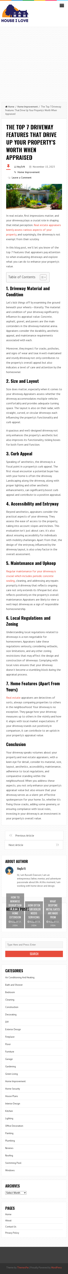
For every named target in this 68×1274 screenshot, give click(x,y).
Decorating (11, 1014)
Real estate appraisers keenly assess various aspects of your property (33, 229)
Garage (9, 1059)
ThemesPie (23, 1267)
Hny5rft (21, 166)
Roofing (9, 1155)
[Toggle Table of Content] (41, 277)
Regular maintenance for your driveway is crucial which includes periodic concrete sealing (31, 575)
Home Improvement (27, 106)
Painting (9, 1133)
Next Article (16, 845)
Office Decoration (14, 1125)
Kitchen (9, 1111)
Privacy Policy (12, 1232)
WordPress (56, 1267)
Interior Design (12, 1103)
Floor (8, 1044)
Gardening (10, 1066)
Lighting (9, 1118)
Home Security (12, 1088)
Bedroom (10, 992)
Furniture (9, 1051)
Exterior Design (13, 1029)
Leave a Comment (21, 177)
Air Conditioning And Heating (19, 977)
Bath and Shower (14, 984)
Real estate (13, 697)
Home (11, 106)
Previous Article (24, 835)
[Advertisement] (34, 63)
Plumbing (10, 1140)
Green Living (11, 1073)
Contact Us (10, 1226)
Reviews (9, 1148)
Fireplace (10, 1036)
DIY (7, 1022)
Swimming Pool (13, 1163)
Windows (10, 1170)
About (8, 1220)
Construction (11, 1007)
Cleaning (9, 999)
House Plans (11, 1096)
